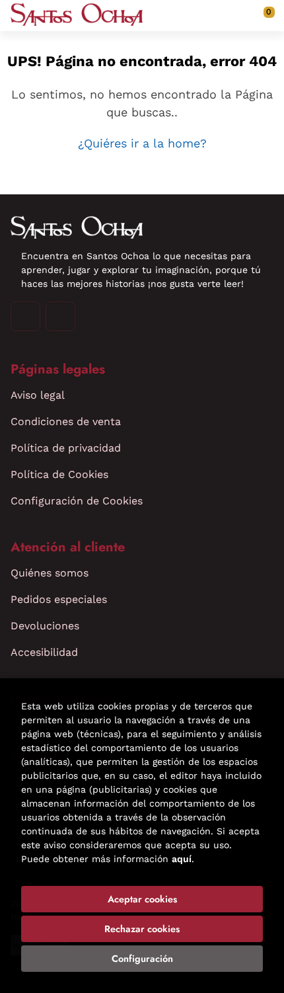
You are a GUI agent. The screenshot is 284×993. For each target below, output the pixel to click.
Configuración (142, 958)
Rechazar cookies (142, 928)
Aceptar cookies (142, 899)
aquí (182, 859)
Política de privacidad (66, 448)
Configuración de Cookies (77, 501)
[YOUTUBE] (60, 316)
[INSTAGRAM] (25, 316)
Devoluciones (45, 625)
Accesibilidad (44, 652)
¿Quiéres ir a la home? (142, 143)
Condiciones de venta (66, 421)
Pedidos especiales (59, 599)
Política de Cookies (59, 474)
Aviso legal (38, 395)
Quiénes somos (50, 573)
